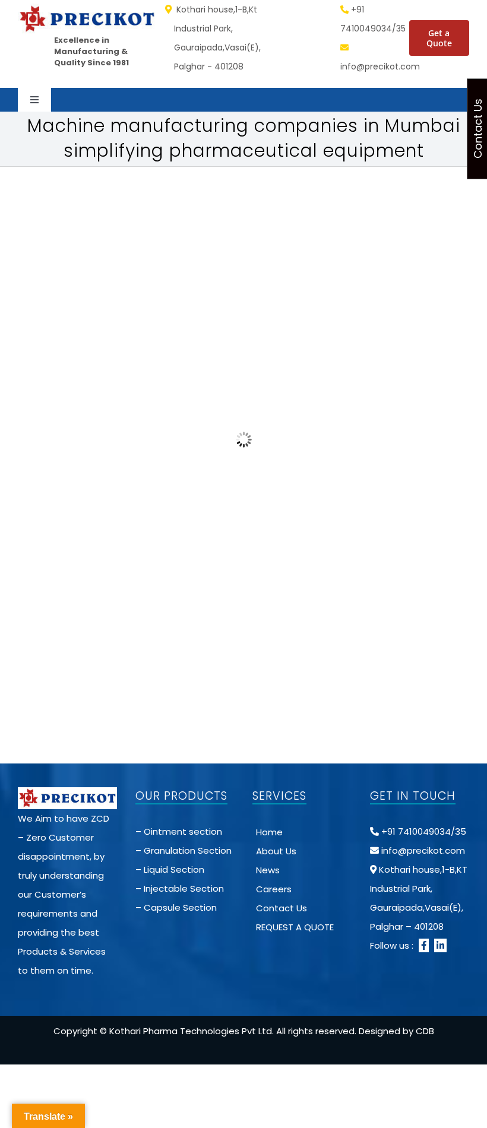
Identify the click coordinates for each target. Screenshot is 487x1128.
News (268, 870)
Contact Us (281, 908)
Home (269, 832)
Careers (274, 889)
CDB (425, 1031)
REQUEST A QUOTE (295, 927)
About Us (276, 851)
